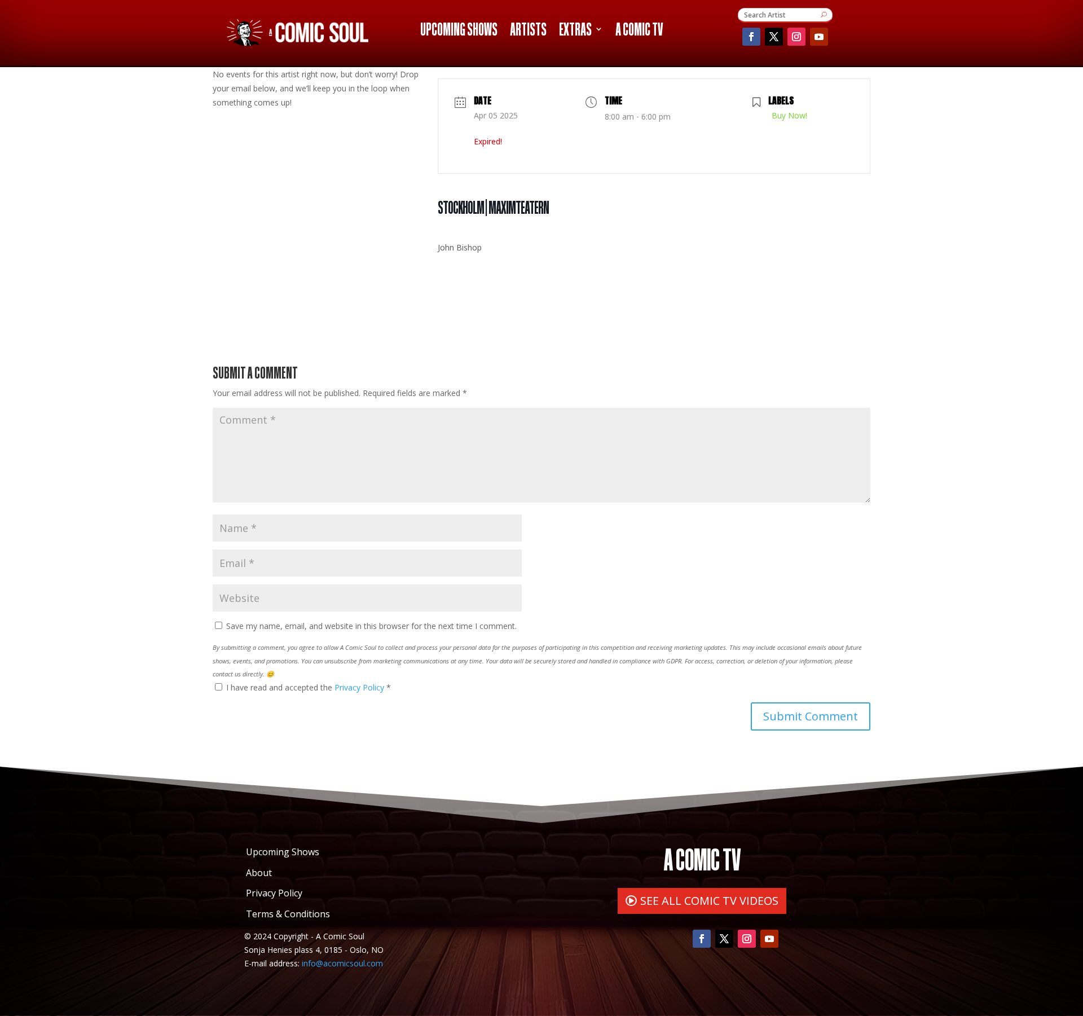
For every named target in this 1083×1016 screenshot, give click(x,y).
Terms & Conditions (288, 914)
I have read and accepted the (308, 687)
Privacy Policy (360, 687)
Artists (528, 31)
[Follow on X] (774, 37)
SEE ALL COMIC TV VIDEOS (709, 900)
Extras (575, 31)
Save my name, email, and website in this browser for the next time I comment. (371, 626)
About (259, 873)
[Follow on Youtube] (819, 37)
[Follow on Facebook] (751, 37)
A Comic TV (639, 31)
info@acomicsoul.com (342, 963)
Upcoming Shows (459, 31)
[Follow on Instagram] (796, 37)
